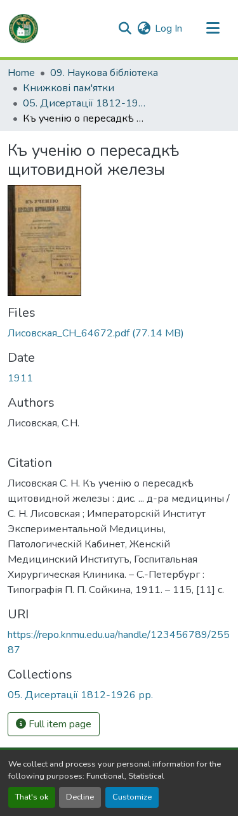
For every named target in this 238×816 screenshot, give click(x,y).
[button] (23, 28)
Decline (80, 797)
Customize (132, 797)
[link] (119, 333)
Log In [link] (168, 28)
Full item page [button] (58, 724)
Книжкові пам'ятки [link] (68, 88)
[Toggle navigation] (212, 28)
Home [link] (21, 73)
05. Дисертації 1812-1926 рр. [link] (86, 103)
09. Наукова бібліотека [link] (104, 73)
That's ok (31, 797)
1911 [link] (20, 378)
